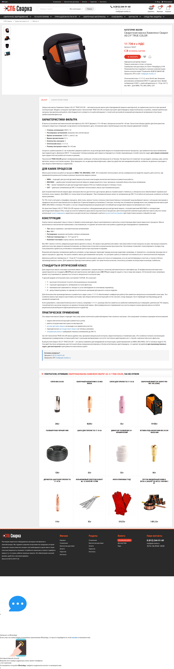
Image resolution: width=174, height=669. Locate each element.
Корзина (63, 540)
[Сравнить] (150, 57)
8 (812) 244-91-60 (157, 71)
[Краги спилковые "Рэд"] (122, 502)
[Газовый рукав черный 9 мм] (57, 453)
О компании (57, 2)
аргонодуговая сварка (68, 329)
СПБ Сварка (8, 21)
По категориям (41, 17)
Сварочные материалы (94, 17)
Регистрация (167, 2)
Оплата (84, 2)
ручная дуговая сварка (56, 326)
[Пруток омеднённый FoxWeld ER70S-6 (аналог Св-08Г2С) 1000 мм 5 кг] (154, 502)
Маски (35, 21)
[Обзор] (50, 418)
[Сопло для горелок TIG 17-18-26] (122, 404)
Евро (119, 546)
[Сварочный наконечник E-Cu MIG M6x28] (89, 404)
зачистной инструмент (114, 213)
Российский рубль (124, 540)
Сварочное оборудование (16, 17)
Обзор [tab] (44, 100)
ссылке (74, 637)
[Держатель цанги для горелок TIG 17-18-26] (57, 502)
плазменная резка (54, 332)
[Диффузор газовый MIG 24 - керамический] (122, 453)
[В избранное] (145, 57)
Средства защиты (152, 17)
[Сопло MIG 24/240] (57, 404)
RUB (5, 2)
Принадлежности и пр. (66, 17)
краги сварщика (58, 213)
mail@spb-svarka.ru (123, 11)
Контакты (103, 2)
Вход (158, 2)
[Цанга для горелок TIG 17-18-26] (89, 453)
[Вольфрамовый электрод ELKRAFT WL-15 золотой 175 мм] (89, 502)
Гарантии (93, 2)
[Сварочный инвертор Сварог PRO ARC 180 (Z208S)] (154, 404)
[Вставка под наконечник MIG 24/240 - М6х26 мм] (154, 453)
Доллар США (122, 543)
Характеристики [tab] (59, 100)
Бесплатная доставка (71, 2)
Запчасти (133, 17)
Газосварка (117, 17)
